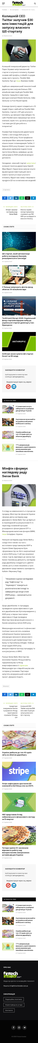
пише (18, 81)
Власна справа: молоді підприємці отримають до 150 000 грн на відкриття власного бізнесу (28, 214)
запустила (31, 163)
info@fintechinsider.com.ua (18, 986)
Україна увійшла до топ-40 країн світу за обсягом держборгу (24, 434)
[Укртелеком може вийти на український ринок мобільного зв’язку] (8, 422)
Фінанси (6, 686)
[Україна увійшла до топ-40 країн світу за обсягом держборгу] (8, 435)
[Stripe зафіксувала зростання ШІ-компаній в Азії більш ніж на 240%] (19, 771)
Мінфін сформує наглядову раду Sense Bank (11, 212)
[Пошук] (35, 3)
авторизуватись (18, 377)
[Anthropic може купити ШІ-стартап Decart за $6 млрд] (19, 341)
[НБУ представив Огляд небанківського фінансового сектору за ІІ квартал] (19, 802)
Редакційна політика (13, 999)
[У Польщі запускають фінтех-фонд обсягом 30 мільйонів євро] (19, 274)
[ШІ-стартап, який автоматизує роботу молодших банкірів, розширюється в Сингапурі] (19, 241)
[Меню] (3, 3)
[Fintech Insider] (19, 3)
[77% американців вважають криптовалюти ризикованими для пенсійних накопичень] (8, 448)
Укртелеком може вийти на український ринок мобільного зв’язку (25, 421)
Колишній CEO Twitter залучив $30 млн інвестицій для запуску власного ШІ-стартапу (28, 710)
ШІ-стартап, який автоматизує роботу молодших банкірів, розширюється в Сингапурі (16, 256)
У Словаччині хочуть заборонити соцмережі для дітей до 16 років (25, 409)
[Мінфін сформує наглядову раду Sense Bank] (19, 495)
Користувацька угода (13, 1005)
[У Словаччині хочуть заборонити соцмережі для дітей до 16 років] (8, 409)
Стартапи (6, 190)
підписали (23, 666)
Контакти (9, 1010)
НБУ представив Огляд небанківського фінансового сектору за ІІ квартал (18, 817)
